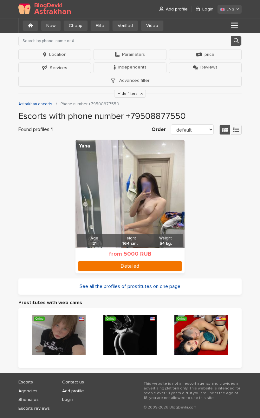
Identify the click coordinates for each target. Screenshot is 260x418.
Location (58, 54)
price (209, 54)
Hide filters (128, 93)
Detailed (130, 266)
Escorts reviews (34, 408)
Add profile (177, 9)
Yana (84, 146)
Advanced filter (133, 80)
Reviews (209, 67)
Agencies (27, 391)
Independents (132, 67)
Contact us (73, 382)
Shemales (28, 399)
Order (159, 129)
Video (152, 25)
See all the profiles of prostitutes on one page (130, 286)
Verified (125, 25)
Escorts (25, 382)
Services (58, 67)
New (50, 25)
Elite (100, 25)
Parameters (133, 54)
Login (207, 9)
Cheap (75, 25)
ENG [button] (230, 9)
